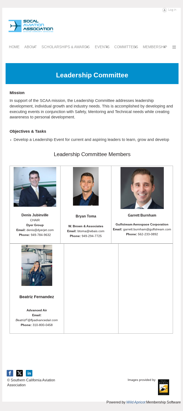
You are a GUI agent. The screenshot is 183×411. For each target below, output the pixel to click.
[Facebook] (10, 373)
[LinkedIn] (29, 373)
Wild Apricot (135, 402)
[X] (19, 373)
